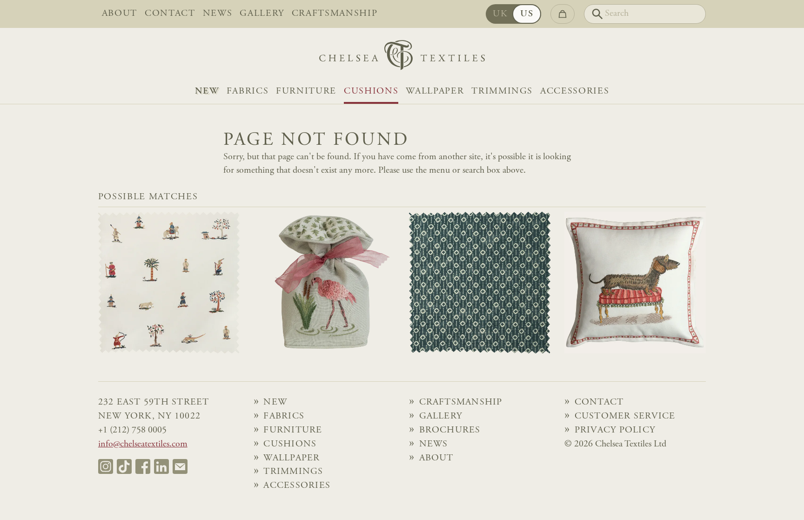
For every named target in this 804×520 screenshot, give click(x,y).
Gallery (262, 13)
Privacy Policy (615, 430)
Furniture (306, 91)
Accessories (574, 91)
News (218, 13)
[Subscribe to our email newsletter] (180, 466)
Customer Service (625, 416)
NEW (207, 91)
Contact (170, 13)
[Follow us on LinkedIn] (161, 466)
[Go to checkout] (562, 14)
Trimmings (502, 91)
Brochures (450, 430)
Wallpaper (435, 91)
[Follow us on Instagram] (105, 466)
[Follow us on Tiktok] (124, 466)
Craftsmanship (335, 13)
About (119, 13)
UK (500, 14)
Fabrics (248, 91)
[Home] (402, 57)
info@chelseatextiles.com (143, 444)
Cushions (371, 91)
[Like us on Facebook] (142, 466)
